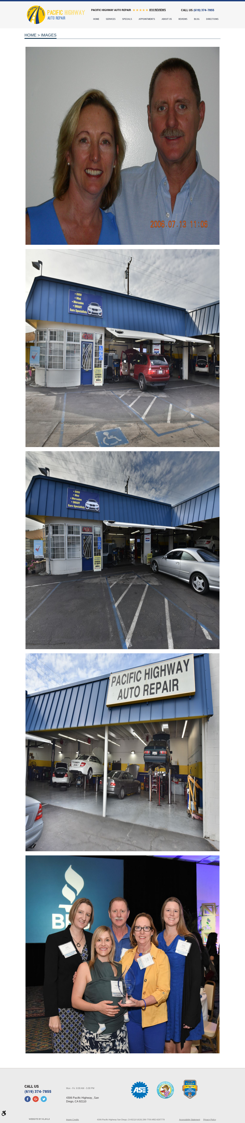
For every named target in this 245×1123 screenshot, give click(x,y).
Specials (127, 19)
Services (111, 19)
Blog (197, 19)
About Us (167, 19)
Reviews (182, 19)
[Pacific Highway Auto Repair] (56, 14)
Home (96, 19)
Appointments (147, 19)
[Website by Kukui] (39, 1119)
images (48, 35)
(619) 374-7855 (37, 1091)
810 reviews (157, 10)
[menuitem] (96, 18)
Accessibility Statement (189, 1120)
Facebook (27, 1099)
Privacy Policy (209, 1120)
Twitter (43, 1099)
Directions (212, 19)
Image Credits (72, 1120)
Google (35, 1099)
